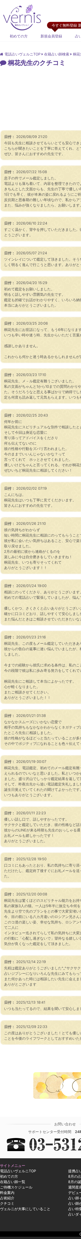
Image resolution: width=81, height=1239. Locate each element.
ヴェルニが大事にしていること (25, 1209)
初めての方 (19, 36)
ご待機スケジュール (16, 1187)
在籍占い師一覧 (12, 1181)
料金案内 (7, 1192)
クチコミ (7, 1203)
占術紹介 (7, 1198)
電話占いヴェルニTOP (18, 1171)
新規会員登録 (51, 36)
